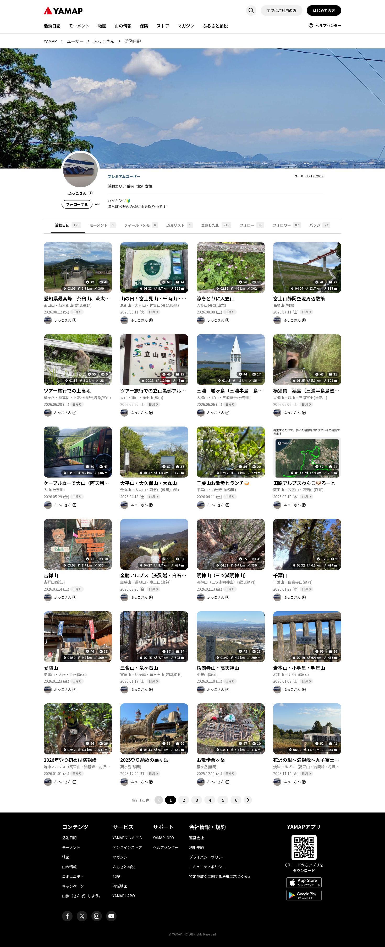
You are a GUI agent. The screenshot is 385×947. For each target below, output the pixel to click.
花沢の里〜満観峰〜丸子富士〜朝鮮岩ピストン (322, 759)
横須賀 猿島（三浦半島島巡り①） (311, 390)
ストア (163, 26)
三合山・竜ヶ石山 (139, 667)
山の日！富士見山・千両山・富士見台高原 (165, 298)
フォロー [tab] (251, 225)
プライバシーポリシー (207, 857)
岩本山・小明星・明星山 (299, 667)
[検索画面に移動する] (251, 10)
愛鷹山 (51, 667)
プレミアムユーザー (124, 176)
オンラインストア (127, 847)
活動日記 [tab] (67, 225)
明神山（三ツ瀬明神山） (223, 575)
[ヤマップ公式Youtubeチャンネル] (111, 916)
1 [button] (170, 800)
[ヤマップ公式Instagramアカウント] (96, 916)
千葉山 (280, 575)
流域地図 (120, 886)
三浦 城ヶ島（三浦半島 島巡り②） (237, 390)
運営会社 (196, 837)
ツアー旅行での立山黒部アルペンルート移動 (167, 390)
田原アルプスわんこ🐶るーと (304, 482)
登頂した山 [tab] (215, 225)
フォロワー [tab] (286, 225)
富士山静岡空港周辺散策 (299, 298)
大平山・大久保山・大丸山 (148, 482)
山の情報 (123, 26)
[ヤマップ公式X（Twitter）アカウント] (82, 916)
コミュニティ (73, 876)
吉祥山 (51, 575)
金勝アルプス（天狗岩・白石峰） (155, 575)
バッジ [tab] (318, 225)
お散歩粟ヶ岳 (211, 759)
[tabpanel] (192, 519)
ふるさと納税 (215, 26)
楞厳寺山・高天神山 (218, 667)
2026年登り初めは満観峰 (70, 759)
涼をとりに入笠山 (215, 298)
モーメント (79, 26)
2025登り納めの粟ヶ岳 (144, 759)
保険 (144, 26)
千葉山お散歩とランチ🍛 (223, 482)
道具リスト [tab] (178, 225)
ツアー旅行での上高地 (67, 390)
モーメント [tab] (102, 225)
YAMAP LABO (124, 895)
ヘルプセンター (328, 25)
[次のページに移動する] (248, 800)
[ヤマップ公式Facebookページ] (67, 916)
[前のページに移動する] (159, 800)
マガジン (186, 26)
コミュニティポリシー (207, 866)
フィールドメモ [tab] (140, 225)
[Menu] (98, 204)
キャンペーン (73, 886)
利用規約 (196, 847)
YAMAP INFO (163, 837)
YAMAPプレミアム (127, 837)
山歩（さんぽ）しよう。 (82, 895)
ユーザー (75, 41)
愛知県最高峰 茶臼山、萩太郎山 (79, 298)
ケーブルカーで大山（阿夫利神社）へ (83, 482)
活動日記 (52, 26)
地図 (102, 26)
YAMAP (50, 41)
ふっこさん (104, 41)
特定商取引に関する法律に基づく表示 (220, 876)
